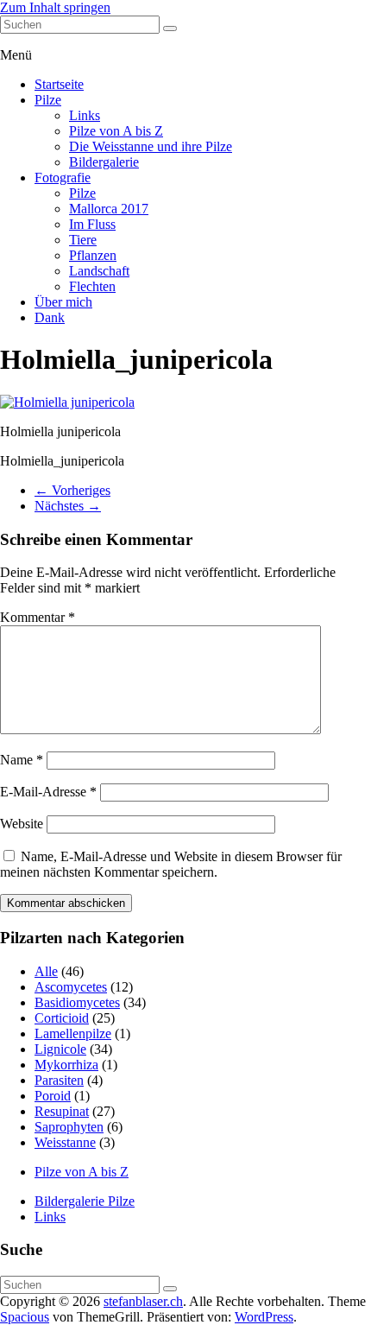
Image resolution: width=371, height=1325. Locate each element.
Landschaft (99, 270)
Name (21, 759)
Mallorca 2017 (108, 208)
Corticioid (62, 1018)
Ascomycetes (71, 986)
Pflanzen (92, 255)
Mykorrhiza (66, 1064)
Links (84, 115)
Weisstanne (65, 1142)
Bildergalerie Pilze (85, 1201)
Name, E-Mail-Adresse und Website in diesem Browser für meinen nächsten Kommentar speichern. (171, 864)
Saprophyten (69, 1126)
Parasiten (59, 1080)
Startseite (59, 84)
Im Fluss (92, 224)
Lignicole (60, 1049)
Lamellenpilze (73, 1033)
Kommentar (37, 617)
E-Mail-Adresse (48, 791)
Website (21, 823)
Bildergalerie (104, 162)
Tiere (83, 239)
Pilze (48, 99)
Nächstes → (68, 505)
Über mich (63, 302)
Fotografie (63, 177)
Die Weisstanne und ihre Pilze (150, 146)
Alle (46, 971)
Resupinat (62, 1111)
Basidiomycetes (77, 1002)
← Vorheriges (72, 490)
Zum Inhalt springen (55, 7)
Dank (50, 317)
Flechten (92, 286)
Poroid (53, 1095)
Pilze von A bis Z (116, 131)
